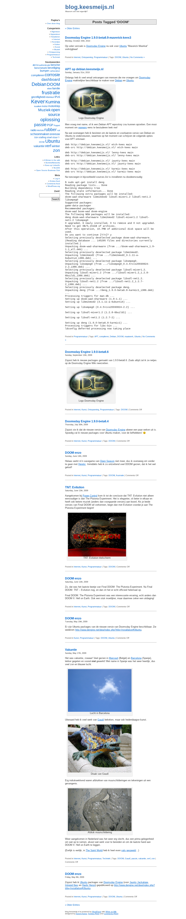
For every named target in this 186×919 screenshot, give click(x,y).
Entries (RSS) (94, 914)
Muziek (57, 49)
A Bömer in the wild (52, 160)
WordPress (96, 912)
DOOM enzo (73, 452)
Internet (77, 57)
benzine (55, 64)
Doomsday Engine (96, 46)
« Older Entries (72, 28)
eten (49, 88)
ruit (58, 130)
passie (134, 858)
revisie (40, 130)
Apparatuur (55, 34)
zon (153, 858)
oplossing (50, 119)
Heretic (82, 464)
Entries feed (55, 181)
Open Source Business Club (48, 170)
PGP (50, 125)
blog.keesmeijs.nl (89, 7)
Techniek (106, 858)
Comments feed (53, 184)
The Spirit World (94, 850)
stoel (49, 137)
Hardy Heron (88, 885)
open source (54, 112)
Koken (57, 44)
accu (36, 64)
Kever (38, 101)
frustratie (120, 475)
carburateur (55, 71)
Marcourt (113, 658)
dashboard (50, 79)
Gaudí (101, 720)
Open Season (107, 461)
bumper (44, 70)
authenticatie (44, 65)
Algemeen (55, 32)
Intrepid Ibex (71, 885)
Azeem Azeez (81, 914)
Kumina (52, 101)
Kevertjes (56, 42)
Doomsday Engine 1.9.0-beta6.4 (87, 421)
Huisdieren (55, 37)
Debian (118, 80)
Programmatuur (101, 57)
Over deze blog (53, 23)
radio (33, 130)
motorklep (54, 106)
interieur (50, 97)
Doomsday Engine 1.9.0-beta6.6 (87, 351)
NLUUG (57, 168)
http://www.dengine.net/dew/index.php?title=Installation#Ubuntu (108, 630)
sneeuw (55, 134)
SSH (36, 137)
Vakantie (71, 649)
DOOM (118, 57)
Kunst (84, 409)
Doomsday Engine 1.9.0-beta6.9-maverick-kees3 (98, 37)
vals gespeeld (128, 850)
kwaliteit (37, 106)
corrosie (52, 74)
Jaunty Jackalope (139, 882)
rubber (50, 129)
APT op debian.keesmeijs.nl (84, 69)
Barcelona (136, 658)
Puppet (57, 125)
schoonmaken (39, 134)
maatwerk (129, 336)
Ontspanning (87, 57)
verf (148, 858)
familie (56, 88)
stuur (55, 137)
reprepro (82, 127)
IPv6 (57, 97)
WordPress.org (54, 186)
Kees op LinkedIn (52, 165)
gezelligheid (38, 97)
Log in (57, 179)
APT (96, 336)
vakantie (142, 858)
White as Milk (111, 912)
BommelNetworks (53, 163)
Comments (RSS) (111, 914)
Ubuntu (123, 46)
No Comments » (137, 57)
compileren (104, 336)
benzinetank (40, 68)
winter (56, 146)
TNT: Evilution (74, 487)
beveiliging (54, 67)
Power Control (90, 495)
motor (45, 106)
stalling (42, 137)
